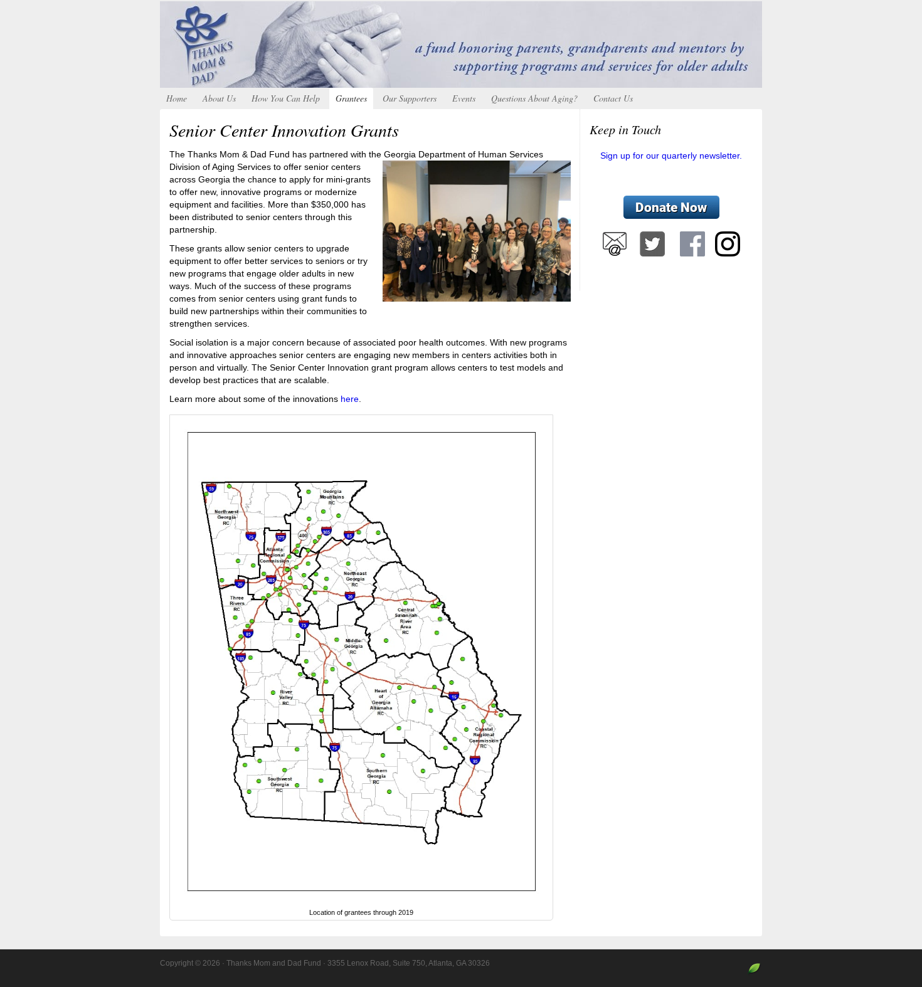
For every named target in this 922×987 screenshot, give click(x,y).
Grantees (351, 98)
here (350, 399)
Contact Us (613, 98)
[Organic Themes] (754, 973)
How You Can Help (286, 98)
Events (463, 98)
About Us (219, 98)
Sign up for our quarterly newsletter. (671, 155)
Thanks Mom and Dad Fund (461, 45)
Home (176, 98)
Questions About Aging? (534, 98)
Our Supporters (410, 98)
